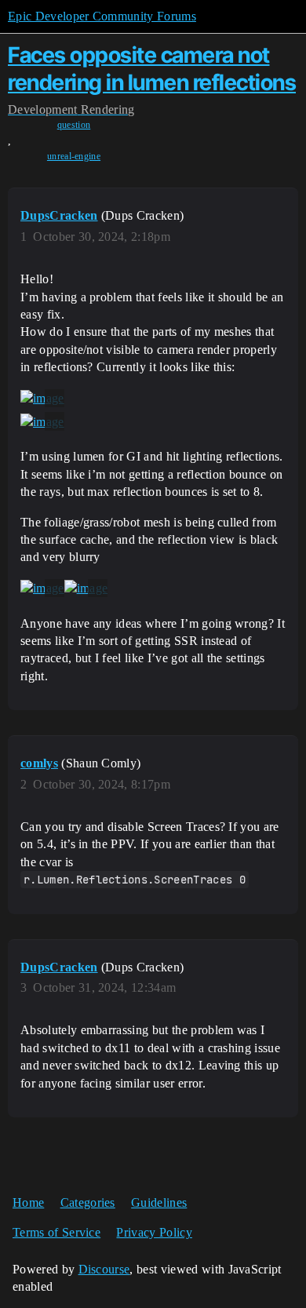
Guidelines (159, 1202)
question (74, 124)
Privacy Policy (153, 1232)
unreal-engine (73, 156)
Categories (87, 1202)
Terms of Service (56, 1232)
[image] (42, 398)
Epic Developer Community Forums (102, 16)
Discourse (104, 1269)
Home (28, 1202)
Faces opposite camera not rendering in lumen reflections (152, 69)
